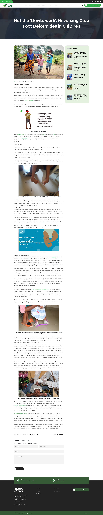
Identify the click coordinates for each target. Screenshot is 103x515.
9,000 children (24, 138)
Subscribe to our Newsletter (82, 489)
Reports (62, 5)
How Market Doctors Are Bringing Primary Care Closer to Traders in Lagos (80, 76)
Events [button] (43, 5)
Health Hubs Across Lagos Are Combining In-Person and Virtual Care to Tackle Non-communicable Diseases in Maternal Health (80, 66)
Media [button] (49, 5)
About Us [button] (69, 5)
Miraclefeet (41, 222)
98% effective (55, 264)
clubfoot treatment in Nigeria (27, 434)
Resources (56, 5)
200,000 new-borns (29, 100)
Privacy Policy (86, 513)
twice (43, 134)
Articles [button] (30, 5)
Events (38, 488)
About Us (57, 488)
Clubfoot (18, 434)
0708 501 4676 (60, 481)
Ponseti (54, 257)
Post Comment (20, 468)
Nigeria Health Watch (20, 81)
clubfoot (49, 97)
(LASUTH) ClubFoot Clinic (20, 405)
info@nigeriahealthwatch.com (29, 481)
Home (25, 5)
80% (54, 134)
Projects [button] (37, 5)
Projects (38, 493)
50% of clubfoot (20, 134)
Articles (38, 491)
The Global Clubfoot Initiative (20, 413)
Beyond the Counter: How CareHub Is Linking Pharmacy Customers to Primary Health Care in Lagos (80, 96)
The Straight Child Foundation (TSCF (41, 289)
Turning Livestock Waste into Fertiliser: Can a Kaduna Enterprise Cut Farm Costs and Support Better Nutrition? (80, 85)
